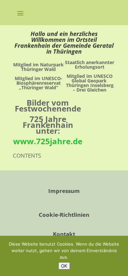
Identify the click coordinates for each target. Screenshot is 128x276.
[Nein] (120, 256)
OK (64, 265)
